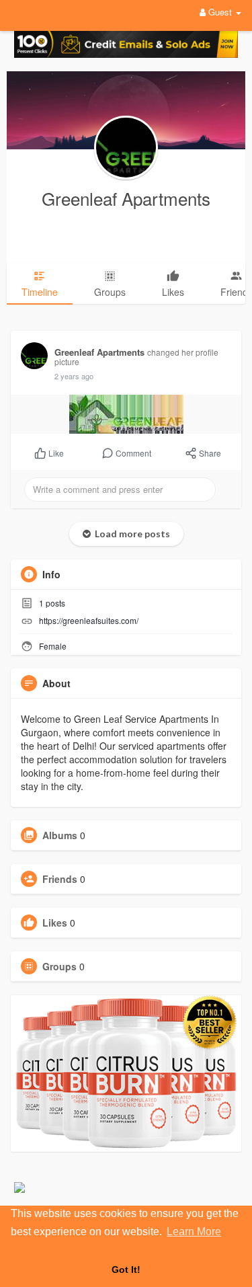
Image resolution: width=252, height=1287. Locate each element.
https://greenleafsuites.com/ (88, 620)
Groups (59, 966)
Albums (59, 835)
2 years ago (73, 375)
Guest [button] (220, 11)
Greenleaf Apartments (126, 198)
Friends (59, 878)
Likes (54, 922)
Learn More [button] (194, 1231)
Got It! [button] (126, 1269)
